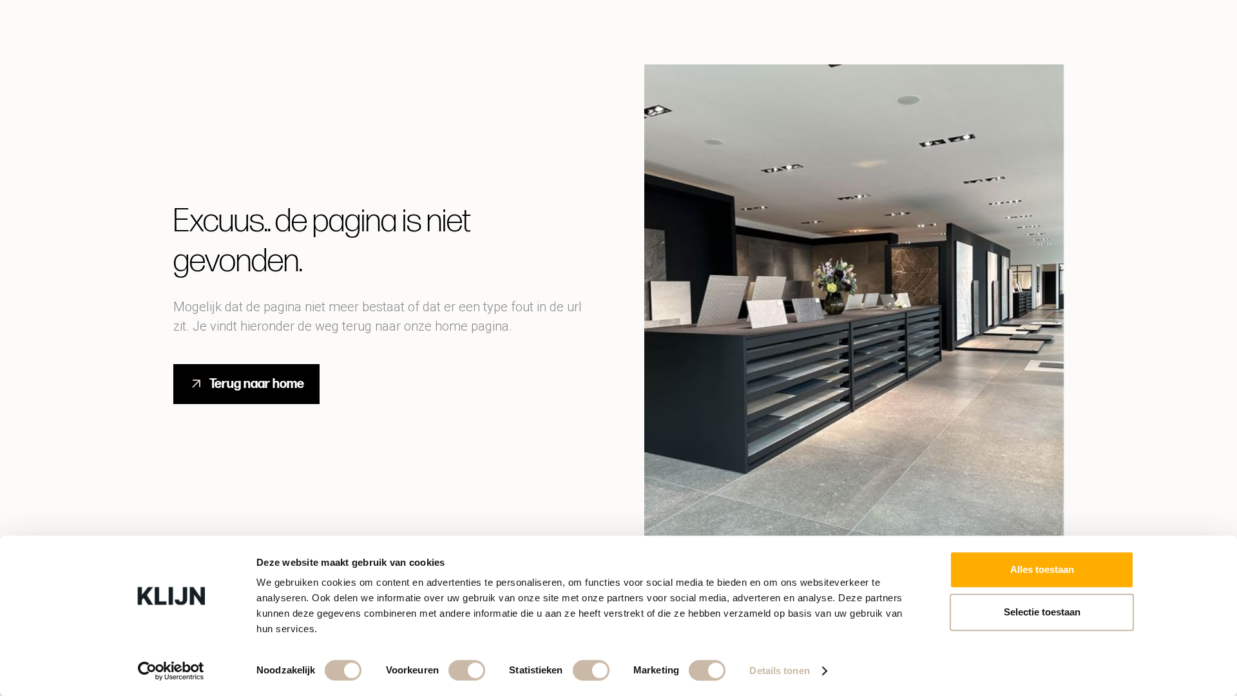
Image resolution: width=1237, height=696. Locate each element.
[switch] (466, 670)
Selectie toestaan (1042, 611)
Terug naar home (256, 384)
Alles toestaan (1042, 569)
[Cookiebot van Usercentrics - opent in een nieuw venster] (171, 671)
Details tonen (779, 670)
